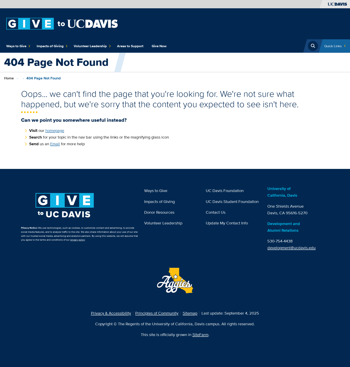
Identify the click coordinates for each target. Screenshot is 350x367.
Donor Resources (159, 212)
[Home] (62, 23)
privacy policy (77, 239)
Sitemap (190, 313)
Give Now (159, 46)
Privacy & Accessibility (111, 313)
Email (55, 144)
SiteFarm (200, 334)
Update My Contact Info (227, 223)
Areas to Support (130, 46)
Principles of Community (156, 313)
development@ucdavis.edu (291, 248)
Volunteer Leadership (90, 46)
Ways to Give (16, 46)
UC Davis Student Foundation (232, 201)
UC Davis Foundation (225, 190)
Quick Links (333, 45)
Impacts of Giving (50, 46)
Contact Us (215, 212)
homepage (54, 130)
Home (9, 78)
